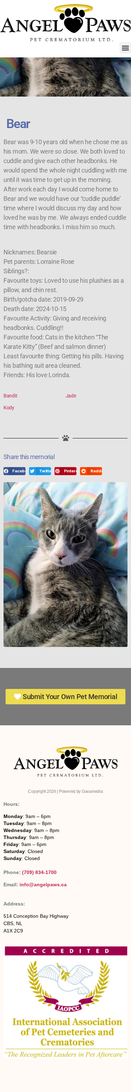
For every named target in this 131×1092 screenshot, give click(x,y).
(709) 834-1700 (39, 872)
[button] (125, 48)
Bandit (10, 396)
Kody (8, 407)
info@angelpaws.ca (43, 884)
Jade (71, 396)
